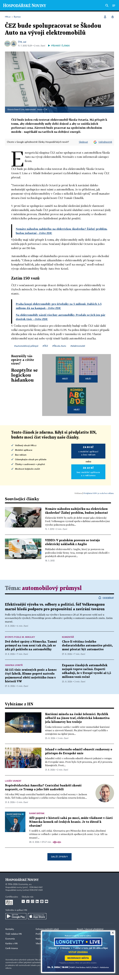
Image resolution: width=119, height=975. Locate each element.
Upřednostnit (105, 142)
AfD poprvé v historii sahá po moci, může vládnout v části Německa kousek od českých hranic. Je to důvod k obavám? (71, 822)
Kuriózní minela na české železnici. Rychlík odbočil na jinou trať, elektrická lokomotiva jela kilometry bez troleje (77, 718)
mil (24, 42)
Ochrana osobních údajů (47, 929)
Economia (10, 939)
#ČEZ (45, 345)
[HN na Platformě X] (23, 901)
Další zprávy (59, 856)
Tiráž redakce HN (13, 934)
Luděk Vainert (13, 780)
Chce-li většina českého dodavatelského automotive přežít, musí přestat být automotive (87, 645)
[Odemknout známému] (112, 16)
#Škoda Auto (59, 345)
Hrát (65, 378)
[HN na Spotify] (41, 901)
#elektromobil (78, 345)
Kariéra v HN (11, 944)
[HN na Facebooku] (27, 901)
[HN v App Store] (37, 916)
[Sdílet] (105, 16)
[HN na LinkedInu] (37, 901)
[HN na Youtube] (46, 901)
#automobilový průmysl (26, 345)
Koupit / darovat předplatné (90, 929)
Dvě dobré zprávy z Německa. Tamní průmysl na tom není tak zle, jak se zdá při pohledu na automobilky (31, 645)
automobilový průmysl (52, 588)
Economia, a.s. (25, 884)
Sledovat (83, 142)
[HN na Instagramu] (32, 901)
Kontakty (9, 929)
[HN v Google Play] (15, 916)
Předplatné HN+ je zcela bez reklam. (98, 493)
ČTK (20, 42)
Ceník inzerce (11, 948)
